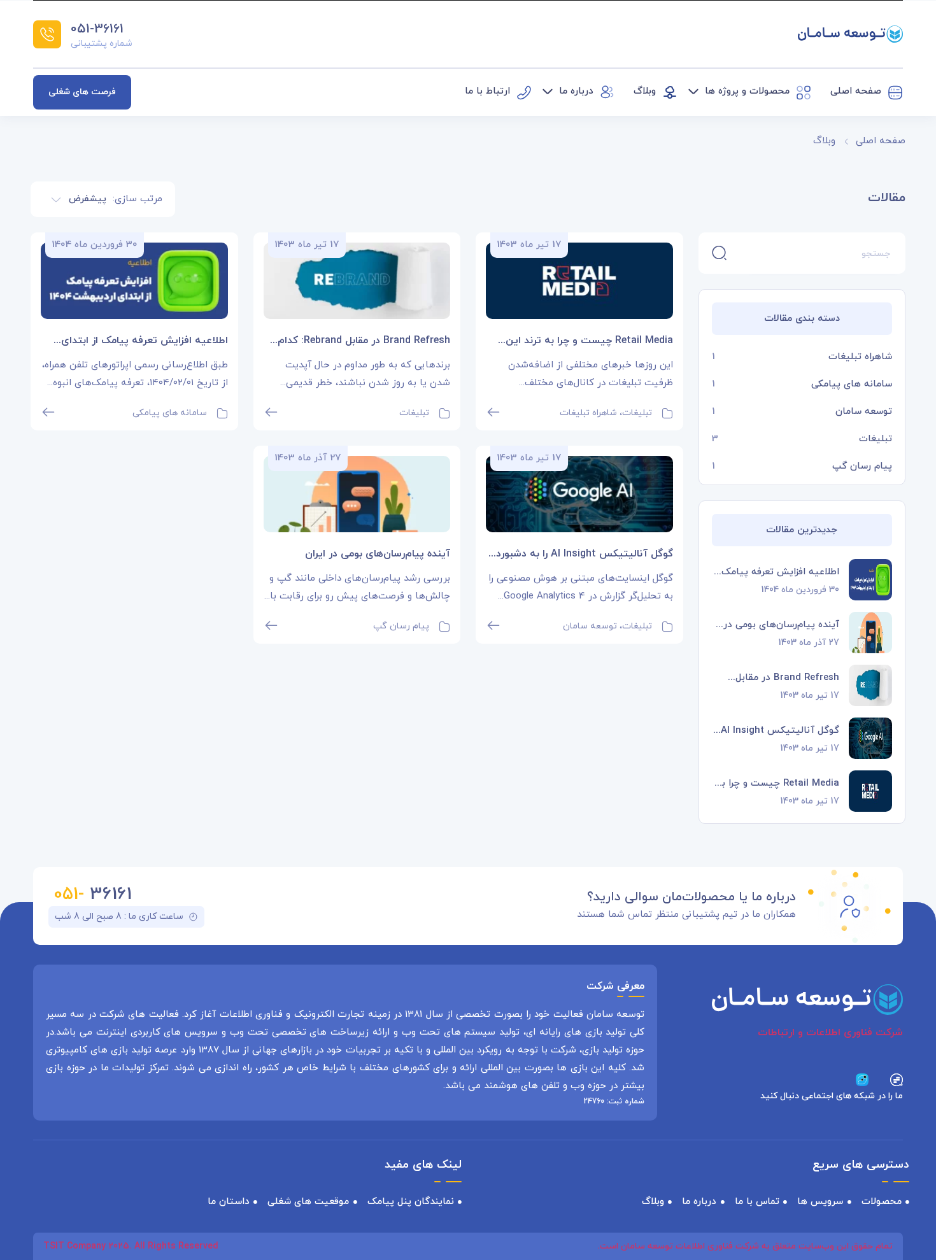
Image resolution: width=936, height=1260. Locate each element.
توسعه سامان (863, 411)
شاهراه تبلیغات (860, 357)
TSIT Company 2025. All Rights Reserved (130, 1246)
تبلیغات (875, 439)
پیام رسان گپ (862, 466)
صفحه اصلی (880, 141)
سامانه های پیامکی (851, 384)
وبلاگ (824, 141)
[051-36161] (47, 34)
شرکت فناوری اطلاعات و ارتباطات (830, 1033)
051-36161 (97, 29)
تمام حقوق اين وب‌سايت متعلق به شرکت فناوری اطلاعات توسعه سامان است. (745, 1246)
